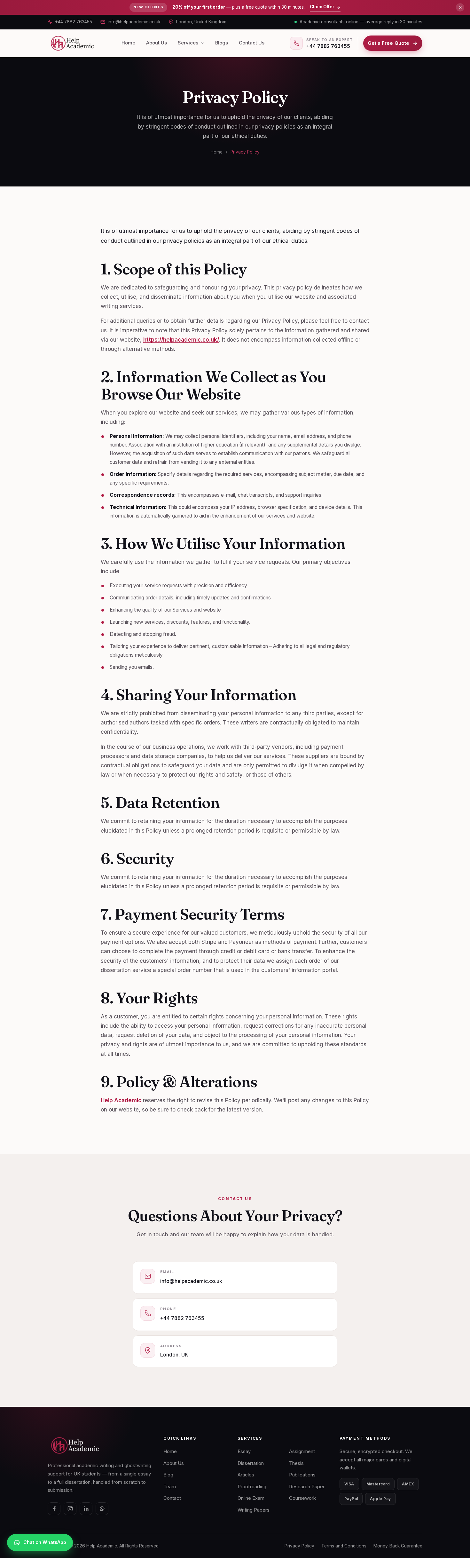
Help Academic (121, 1100)
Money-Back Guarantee (397, 1545)
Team (169, 1487)
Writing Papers (254, 1510)
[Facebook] (54, 1508)
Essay (244, 1451)
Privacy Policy (245, 151)
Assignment (302, 1451)
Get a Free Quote (388, 43)
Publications (302, 1475)
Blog (168, 1475)
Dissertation (251, 1463)
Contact (172, 1498)
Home (128, 43)
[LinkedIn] (86, 1508)
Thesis (296, 1463)
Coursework (302, 1498)
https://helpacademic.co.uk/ (181, 339)
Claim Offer (322, 6)
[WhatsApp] (102, 1508)
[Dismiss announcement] (460, 7)
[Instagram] (70, 1508)
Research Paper (307, 1487)
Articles (246, 1475)
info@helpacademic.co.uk (134, 21)
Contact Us (251, 43)
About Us (156, 43)
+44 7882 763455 (73, 21)
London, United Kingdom (201, 21)
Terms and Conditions (343, 1545)
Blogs (221, 43)
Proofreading (252, 1487)
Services (188, 43)
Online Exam (251, 1498)
